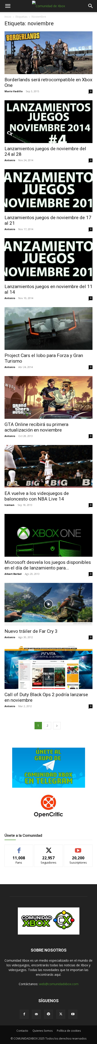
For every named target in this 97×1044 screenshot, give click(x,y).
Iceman (9, 505)
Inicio (8, 17)
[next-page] (57, 725)
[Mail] (36, 1014)
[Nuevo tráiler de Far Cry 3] (48, 604)
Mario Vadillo (14, 91)
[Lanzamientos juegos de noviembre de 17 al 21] (48, 190)
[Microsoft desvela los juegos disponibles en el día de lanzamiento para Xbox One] (48, 535)
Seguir (48, 848)
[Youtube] (72, 1014)
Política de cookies (69, 1031)
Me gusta (19, 848)
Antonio (10, 160)
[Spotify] (48, 1014)
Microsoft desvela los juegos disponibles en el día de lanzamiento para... (48, 565)
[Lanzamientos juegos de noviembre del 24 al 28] (48, 121)
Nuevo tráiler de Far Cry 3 (31, 631)
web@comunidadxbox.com (59, 984)
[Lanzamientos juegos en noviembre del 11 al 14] (48, 259)
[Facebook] (24, 1014)
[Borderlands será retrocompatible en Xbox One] (48, 52)
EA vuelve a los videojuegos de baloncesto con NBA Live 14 (37, 496)
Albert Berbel (13, 573)
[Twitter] (60, 1014)
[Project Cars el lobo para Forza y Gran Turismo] (48, 328)
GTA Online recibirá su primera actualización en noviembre (36, 427)
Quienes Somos (42, 1031)
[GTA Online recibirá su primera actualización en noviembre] (48, 397)
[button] (7, 6)
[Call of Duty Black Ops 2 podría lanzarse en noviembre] (48, 667)
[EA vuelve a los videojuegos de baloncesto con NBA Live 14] (48, 466)
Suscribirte (78, 848)
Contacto (22, 1031)
